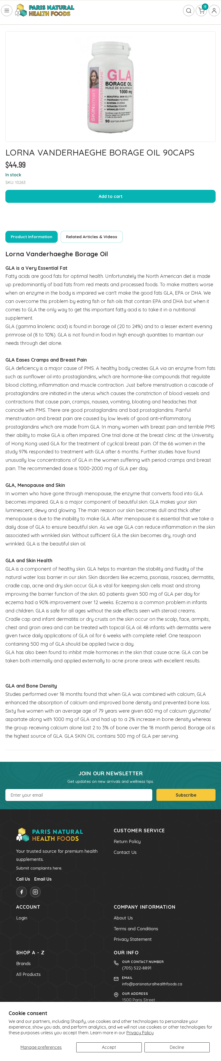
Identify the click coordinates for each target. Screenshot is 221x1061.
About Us (123, 918)
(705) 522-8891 (136, 968)
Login (21, 918)
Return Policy (127, 841)
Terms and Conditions (136, 928)
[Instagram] (35, 892)
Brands (23, 963)
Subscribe (186, 795)
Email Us (42, 879)
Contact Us (125, 852)
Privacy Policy (140, 1032)
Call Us (23, 879)
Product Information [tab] (31, 236)
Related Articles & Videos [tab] (91, 236)
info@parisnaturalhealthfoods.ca (152, 983)
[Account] (214, 10)
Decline (177, 1047)
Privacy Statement (133, 939)
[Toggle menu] (6, 10)
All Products (28, 974)
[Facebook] (21, 892)
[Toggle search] (188, 10)
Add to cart (111, 196)
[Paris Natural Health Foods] (44, 10)
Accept (109, 1047)
